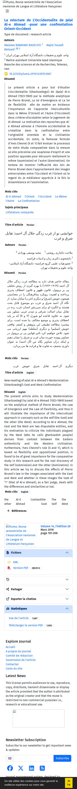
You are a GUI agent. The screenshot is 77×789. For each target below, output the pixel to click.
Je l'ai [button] (68, 783)
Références (19, 511)
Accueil (10, 647)
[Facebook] (10, 769)
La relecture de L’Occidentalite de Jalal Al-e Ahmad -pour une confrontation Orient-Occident (38, 24)
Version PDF (26, 568)
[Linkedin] (31, 769)
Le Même (61, 196)
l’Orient (30, 196)
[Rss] (42, 769)
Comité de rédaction (19, 655)
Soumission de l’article (21, 660)
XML (15, 562)
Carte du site (14, 668)
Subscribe (62, 758)
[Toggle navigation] (37, 11)
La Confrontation (29, 201)
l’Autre (10, 201)
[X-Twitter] (20, 769)
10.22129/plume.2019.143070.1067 (30, 74)
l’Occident (45, 196)
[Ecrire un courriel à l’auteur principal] (17, 48)
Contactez (12, 664)
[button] (45, 785)
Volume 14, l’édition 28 (55, 526)
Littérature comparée (20, 212)
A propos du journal (18, 651)
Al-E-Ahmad (13, 196)
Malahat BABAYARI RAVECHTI (22, 45)
